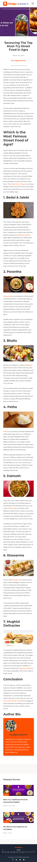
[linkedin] (16, 860)
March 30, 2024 (9, 806)
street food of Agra (18, 184)
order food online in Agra (12, 701)
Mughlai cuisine (25, 668)
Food (6, 794)
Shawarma (16, 580)
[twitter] (20, 860)
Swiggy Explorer (20, 60)
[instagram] (23, 860)
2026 (18, 850)
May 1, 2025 (7, 833)
